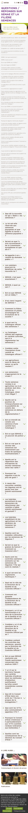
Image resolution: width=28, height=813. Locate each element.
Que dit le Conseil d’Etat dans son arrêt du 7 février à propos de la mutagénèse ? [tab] (13, 698)
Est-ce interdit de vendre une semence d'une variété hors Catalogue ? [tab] (12, 424)
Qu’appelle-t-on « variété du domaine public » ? (13, 48)
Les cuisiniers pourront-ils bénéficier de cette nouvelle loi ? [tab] (13, 268)
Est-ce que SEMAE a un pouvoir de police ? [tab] (14, 436)
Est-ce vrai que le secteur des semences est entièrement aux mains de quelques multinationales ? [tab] (13, 449)
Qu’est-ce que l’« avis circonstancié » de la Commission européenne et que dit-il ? (11, 45)
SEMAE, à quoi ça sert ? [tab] (12, 286)
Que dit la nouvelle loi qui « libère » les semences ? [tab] (13, 216)
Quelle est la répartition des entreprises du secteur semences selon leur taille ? (14, 115)
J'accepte (9, 808)
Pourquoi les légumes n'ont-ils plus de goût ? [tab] (12, 475)
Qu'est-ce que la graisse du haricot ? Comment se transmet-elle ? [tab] (13, 548)
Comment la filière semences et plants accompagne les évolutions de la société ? (11, 68)
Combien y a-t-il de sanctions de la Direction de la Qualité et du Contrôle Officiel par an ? (13, 166)
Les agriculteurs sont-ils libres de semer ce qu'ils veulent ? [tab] (12, 363)
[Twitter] (15, 2)
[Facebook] (16, 2)
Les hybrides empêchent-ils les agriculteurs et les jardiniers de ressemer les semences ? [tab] (13, 522)
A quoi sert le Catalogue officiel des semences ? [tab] (13, 324)
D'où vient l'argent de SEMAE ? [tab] (13, 302)
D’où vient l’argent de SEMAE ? (8, 65)
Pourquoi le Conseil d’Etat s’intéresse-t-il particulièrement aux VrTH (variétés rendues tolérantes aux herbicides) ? (12, 198)
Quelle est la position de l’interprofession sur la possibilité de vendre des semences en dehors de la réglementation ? (13, 98)
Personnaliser (7, 811)
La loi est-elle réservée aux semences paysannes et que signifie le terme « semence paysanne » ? (13, 41)
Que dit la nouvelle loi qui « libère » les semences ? (14, 37)
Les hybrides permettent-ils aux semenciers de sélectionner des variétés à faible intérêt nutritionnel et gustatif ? (13, 129)
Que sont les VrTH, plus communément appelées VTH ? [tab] (13, 710)
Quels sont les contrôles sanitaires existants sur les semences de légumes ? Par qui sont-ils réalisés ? (14, 147)
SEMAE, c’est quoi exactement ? (9, 57)
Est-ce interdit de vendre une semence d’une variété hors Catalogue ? (12, 103)
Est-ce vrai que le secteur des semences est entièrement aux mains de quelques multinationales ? (12, 110)
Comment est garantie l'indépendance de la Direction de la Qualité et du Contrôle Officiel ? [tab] (13, 599)
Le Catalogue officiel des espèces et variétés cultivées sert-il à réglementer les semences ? (12, 77)
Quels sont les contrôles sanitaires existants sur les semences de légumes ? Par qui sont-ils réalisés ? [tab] (13, 562)
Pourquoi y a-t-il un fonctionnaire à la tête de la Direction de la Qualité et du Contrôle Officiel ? (13, 162)
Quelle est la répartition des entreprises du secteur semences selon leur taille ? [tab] (13, 463)
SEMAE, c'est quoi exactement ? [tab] (13, 278)
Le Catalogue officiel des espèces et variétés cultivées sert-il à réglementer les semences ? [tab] (14, 337)
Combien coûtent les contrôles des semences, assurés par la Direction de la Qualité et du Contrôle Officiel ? (13, 171)
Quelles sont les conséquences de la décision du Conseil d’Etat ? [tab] (13, 737)
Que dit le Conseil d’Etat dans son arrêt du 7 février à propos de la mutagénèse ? (14, 189)
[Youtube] (18, 2)
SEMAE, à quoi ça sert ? (7, 60)
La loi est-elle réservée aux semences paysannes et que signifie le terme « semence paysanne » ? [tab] (14, 229)
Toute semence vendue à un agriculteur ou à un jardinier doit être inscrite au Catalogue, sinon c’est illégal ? (14, 93)
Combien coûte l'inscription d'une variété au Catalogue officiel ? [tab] (13, 351)
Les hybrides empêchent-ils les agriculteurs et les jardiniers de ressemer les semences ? (13, 133)
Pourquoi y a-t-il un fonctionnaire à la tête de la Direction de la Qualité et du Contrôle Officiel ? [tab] (13, 614)
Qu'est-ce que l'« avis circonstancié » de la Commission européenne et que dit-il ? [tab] (13, 245)
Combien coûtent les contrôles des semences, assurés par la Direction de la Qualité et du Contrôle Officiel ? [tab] (13, 645)
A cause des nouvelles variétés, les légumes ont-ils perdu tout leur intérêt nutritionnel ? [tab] (13, 488)
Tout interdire (18, 808)
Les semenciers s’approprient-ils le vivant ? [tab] (13, 374)
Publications (5, 786)
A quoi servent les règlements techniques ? (12, 151)
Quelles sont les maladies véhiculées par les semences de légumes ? (12, 137)
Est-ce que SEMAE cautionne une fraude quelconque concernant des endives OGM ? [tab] (13, 660)
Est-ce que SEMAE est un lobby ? (9, 62)
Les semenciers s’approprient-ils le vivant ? (11, 88)
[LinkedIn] (22, 2)
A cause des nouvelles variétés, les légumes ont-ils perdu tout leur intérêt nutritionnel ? (13, 124)
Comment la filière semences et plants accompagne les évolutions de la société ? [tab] (13, 313)
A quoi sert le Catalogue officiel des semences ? (13, 74)
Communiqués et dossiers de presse (14, 768)
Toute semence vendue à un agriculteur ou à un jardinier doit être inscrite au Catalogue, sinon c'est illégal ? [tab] (13, 388)
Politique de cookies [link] (19, 811)
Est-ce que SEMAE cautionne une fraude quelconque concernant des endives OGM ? (12, 178)
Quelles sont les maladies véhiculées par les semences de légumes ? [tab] (14, 536)
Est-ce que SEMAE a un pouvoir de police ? (12, 106)
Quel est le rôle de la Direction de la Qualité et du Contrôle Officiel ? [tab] (13, 586)
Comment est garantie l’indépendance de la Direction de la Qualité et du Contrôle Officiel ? (12, 158)
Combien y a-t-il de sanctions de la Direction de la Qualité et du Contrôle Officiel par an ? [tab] (14, 629)
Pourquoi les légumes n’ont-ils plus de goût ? (12, 121)
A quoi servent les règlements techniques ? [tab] (13, 575)
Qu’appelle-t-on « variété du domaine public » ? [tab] (13, 257)
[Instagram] (20, 2)
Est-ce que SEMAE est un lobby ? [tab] (13, 294)
